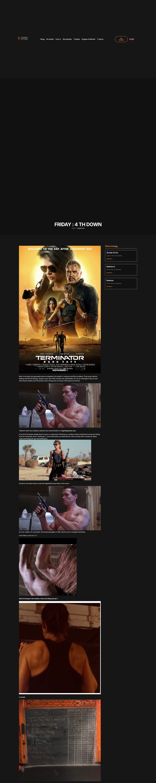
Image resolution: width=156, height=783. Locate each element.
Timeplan (77, 39)
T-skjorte (100, 39)
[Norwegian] (133, 39)
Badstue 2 (111, 266)
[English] (130, 39)
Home (73, 228)
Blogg (42, 39)
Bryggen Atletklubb (88, 39)
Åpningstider (67, 39)
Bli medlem (50, 39)
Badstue (110, 280)
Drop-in (58, 39)
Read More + (110, 259)
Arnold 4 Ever (112, 253)
